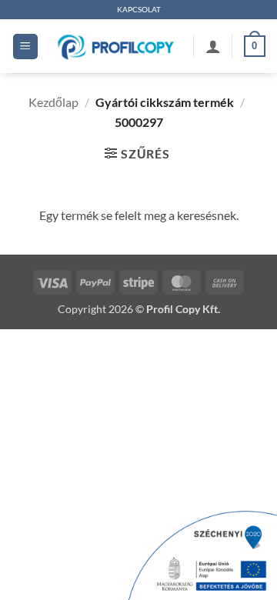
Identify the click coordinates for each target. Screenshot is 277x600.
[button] (25, 46)
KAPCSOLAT (139, 9)
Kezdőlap (53, 102)
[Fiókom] (213, 46)
